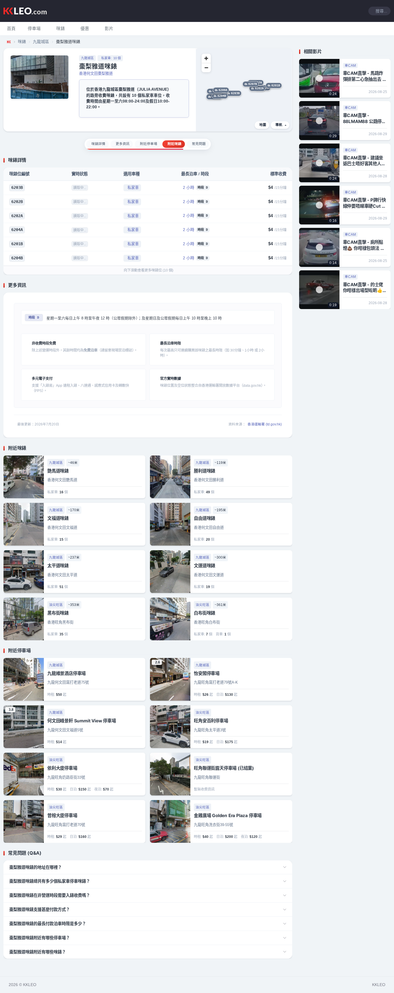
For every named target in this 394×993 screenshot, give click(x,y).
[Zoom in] (206, 58)
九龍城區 (41, 41)
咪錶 (22, 41)
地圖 (262, 125)
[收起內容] (288, 160)
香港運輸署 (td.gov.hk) (264, 424)
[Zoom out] (206, 67)
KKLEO (378, 984)
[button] (34, 28)
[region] (244, 90)
